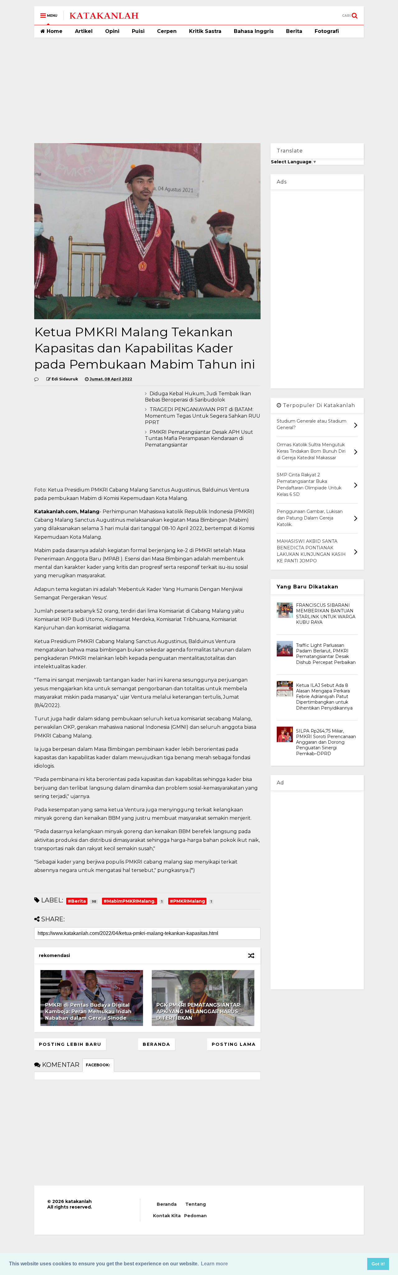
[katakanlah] (104, 17)
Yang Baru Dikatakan (307, 587)
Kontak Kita (167, 1215)
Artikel (84, 31)
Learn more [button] (214, 1263)
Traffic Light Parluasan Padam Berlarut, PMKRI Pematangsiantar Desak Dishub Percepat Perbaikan (326, 653)
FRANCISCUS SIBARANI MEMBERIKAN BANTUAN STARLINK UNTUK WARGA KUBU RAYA (325, 613)
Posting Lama (234, 1044)
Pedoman (195, 1215)
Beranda (156, 1044)
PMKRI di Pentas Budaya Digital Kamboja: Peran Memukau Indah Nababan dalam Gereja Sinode (88, 1011)
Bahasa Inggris (254, 31)
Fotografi (327, 31)
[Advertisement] (199, 90)
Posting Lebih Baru (70, 1044)
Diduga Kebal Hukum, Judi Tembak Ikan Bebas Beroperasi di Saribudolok (198, 397)
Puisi (138, 31)
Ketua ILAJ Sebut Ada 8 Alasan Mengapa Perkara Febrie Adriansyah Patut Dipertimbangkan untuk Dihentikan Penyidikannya (324, 697)
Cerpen (167, 31)
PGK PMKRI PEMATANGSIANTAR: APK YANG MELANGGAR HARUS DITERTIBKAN (198, 1011)
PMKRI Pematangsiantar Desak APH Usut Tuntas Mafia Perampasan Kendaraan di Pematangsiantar (199, 438)
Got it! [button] (378, 1263)
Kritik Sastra (205, 31)
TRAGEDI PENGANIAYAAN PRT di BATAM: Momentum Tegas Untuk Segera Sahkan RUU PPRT (202, 415)
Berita (294, 31)
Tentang (195, 1204)
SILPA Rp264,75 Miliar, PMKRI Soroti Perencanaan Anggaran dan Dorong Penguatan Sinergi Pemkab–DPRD (326, 742)
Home (53, 31)
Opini (112, 31)
